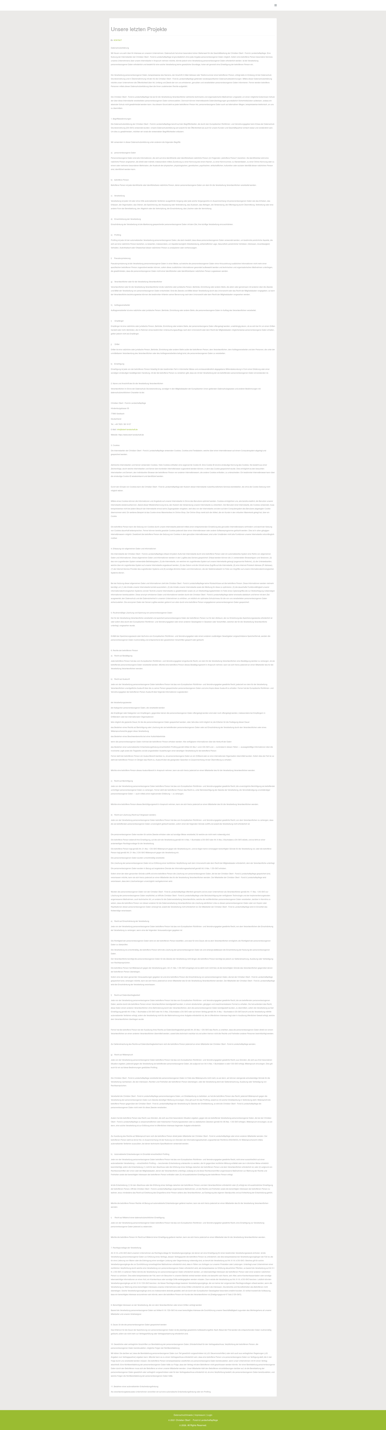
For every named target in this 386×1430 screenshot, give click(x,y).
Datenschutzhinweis (183, 1414)
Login (209, 1414)
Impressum (200, 1414)
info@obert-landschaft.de (127, 429)
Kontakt (118, 40)
